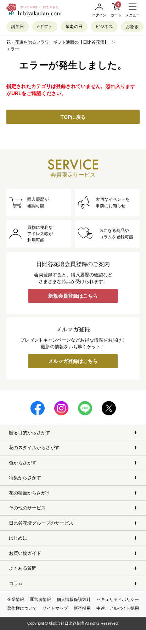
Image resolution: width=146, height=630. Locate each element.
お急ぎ (132, 26)
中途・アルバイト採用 (117, 608)
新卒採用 (82, 608)
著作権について (22, 608)
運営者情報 (40, 599)
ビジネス (104, 26)
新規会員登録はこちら (73, 296)
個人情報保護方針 (74, 599)
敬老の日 (74, 26)
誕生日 (17, 26)
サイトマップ (55, 608)
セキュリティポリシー (117, 599)
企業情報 (15, 599)
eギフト (44, 26)
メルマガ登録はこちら (73, 361)
